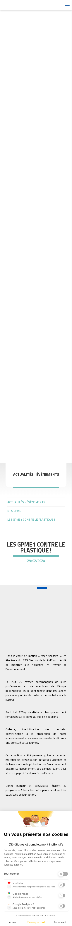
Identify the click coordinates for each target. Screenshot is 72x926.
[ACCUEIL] (36, 493)
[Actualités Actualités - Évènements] (36, 613)
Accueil (24, 5)
